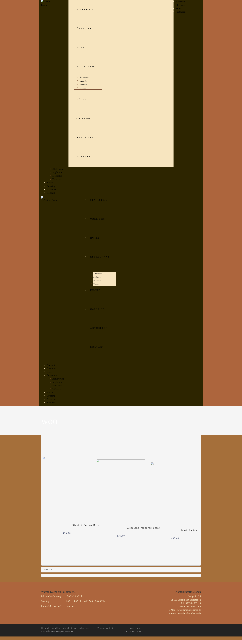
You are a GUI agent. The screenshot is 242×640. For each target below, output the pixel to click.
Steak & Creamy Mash (85, 525)
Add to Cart (88, 506)
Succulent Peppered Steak (143, 528)
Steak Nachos (189, 530)
